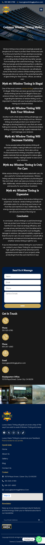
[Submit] (39, 520)
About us (6, 454)
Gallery (5, 459)
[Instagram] (14, 433)
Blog (4, 463)
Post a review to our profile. (12, 440)
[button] (41, 9)
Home (4, 449)
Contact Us (6, 468)
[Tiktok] (23, 433)
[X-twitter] (9, 433)
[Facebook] (4, 433)
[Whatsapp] (39, 539)
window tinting (27, 88)
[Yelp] (18, 433)
